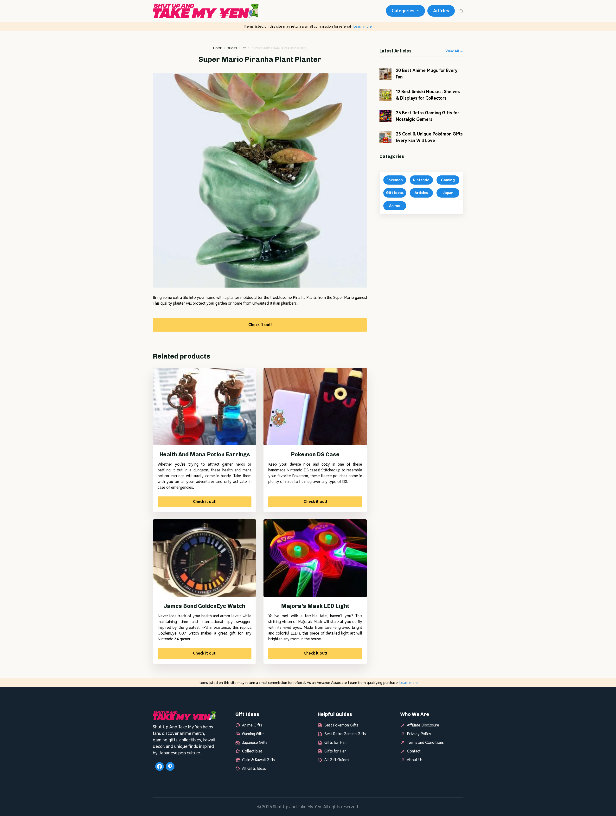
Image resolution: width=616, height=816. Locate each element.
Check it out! (260, 324)
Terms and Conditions (425, 742)
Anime (394, 205)
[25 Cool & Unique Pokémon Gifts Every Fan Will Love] (385, 137)
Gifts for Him (335, 742)
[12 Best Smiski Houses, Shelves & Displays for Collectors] (385, 95)
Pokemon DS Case (315, 454)
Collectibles (252, 751)
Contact (414, 751)
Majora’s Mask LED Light (315, 606)
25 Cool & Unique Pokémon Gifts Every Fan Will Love (429, 137)
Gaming (448, 180)
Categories (403, 10)
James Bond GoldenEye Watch (204, 606)
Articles (441, 10)
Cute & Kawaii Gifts (258, 759)
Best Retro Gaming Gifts (345, 733)
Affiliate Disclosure (423, 725)
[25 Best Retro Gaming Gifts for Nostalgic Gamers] (385, 116)
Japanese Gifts (254, 742)
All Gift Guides (336, 759)
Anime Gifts (252, 725)
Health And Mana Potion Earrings (204, 454)
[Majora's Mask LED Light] (315, 558)
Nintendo (421, 180)
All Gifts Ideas (254, 768)
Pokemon (394, 180)
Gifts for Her (335, 751)
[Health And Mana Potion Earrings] (204, 406)
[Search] (461, 11)
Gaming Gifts (253, 733)
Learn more (362, 26)
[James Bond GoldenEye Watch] (204, 558)
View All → (454, 51)
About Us (415, 759)
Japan (448, 192)
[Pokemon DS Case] (315, 406)
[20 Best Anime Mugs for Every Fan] (385, 74)
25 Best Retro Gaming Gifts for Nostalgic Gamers (427, 116)
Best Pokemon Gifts (341, 725)
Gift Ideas (395, 192)
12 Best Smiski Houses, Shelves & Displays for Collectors (428, 95)
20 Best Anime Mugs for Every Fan (426, 74)
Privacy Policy (419, 733)
